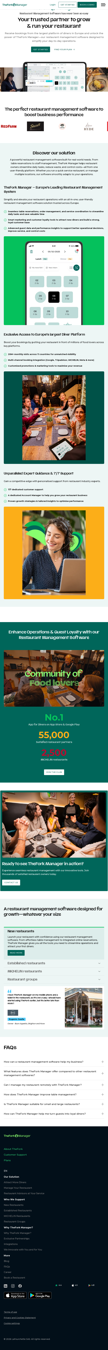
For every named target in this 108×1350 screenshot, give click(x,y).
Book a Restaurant (14, 1277)
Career (7, 1272)
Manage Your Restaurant (18, 1188)
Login (53, 4)
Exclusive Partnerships (17, 1238)
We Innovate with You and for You (23, 1249)
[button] (40, 49)
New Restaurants (13, 1205)
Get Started (68, 5)
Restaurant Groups (14, 1221)
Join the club (54, 772)
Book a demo (87, 5)
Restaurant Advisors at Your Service (24, 1193)
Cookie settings (12, 1323)
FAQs (7, 1266)
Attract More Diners (15, 1182)
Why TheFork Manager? (17, 1233)
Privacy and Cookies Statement (20, 1317)
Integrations (11, 1244)
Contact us (11, 882)
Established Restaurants (18, 1210)
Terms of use (10, 1312)
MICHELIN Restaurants (17, 1216)
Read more (16, 953)
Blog (6, 1261)
